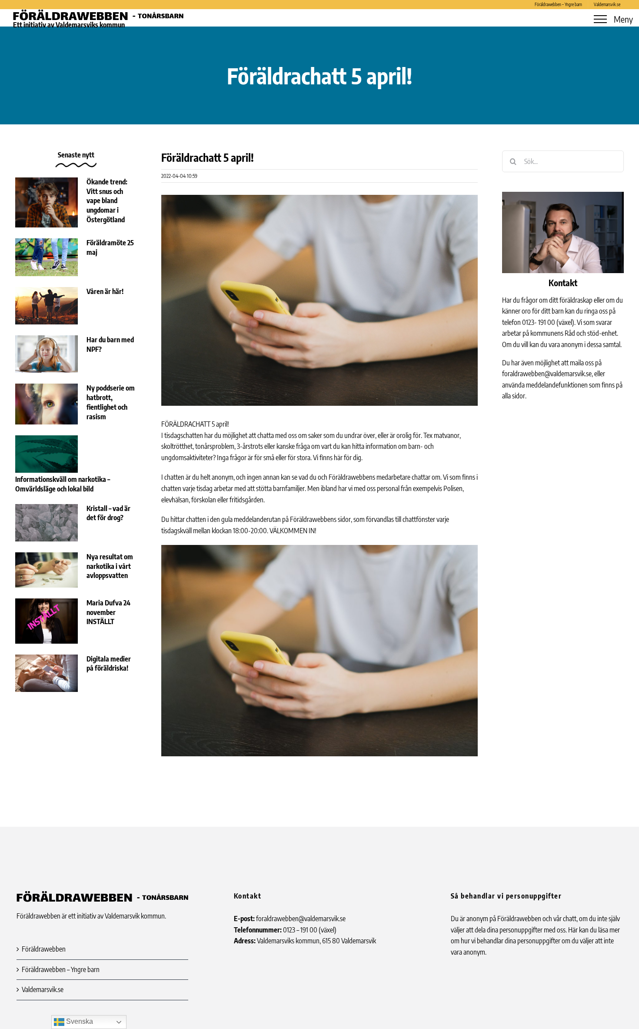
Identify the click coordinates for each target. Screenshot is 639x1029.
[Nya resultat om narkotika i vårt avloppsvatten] (46, 570)
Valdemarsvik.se (42, 989)
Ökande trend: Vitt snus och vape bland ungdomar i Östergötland (107, 200)
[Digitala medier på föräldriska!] (46, 673)
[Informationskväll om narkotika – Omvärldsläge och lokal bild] (46, 454)
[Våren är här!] (46, 305)
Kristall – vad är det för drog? (108, 513)
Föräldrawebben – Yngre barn (61, 969)
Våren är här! (105, 291)
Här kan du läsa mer (594, 929)
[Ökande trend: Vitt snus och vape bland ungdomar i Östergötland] (46, 202)
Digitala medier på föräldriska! (109, 664)
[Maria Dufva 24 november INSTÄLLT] (46, 621)
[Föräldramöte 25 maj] (46, 257)
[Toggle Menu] (600, 19)
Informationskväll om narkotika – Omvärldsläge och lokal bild (62, 484)
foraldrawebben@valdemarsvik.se (547, 373)
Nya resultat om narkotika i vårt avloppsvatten (110, 566)
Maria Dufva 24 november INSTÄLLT (108, 612)
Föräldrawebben (44, 949)
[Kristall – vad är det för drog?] (46, 522)
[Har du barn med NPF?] (46, 354)
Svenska (78, 1021)
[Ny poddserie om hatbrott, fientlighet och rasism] (46, 404)
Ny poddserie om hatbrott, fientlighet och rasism (111, 402)
